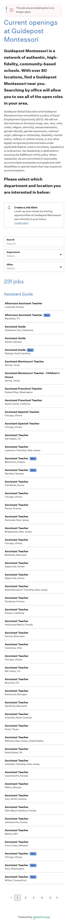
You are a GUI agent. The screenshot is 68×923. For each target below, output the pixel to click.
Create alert (21, 223)
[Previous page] (11, 897)
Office (10, 264)
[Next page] (57, 897)
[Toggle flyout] (61, 255)
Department (13, 252)
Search (10, 239)
